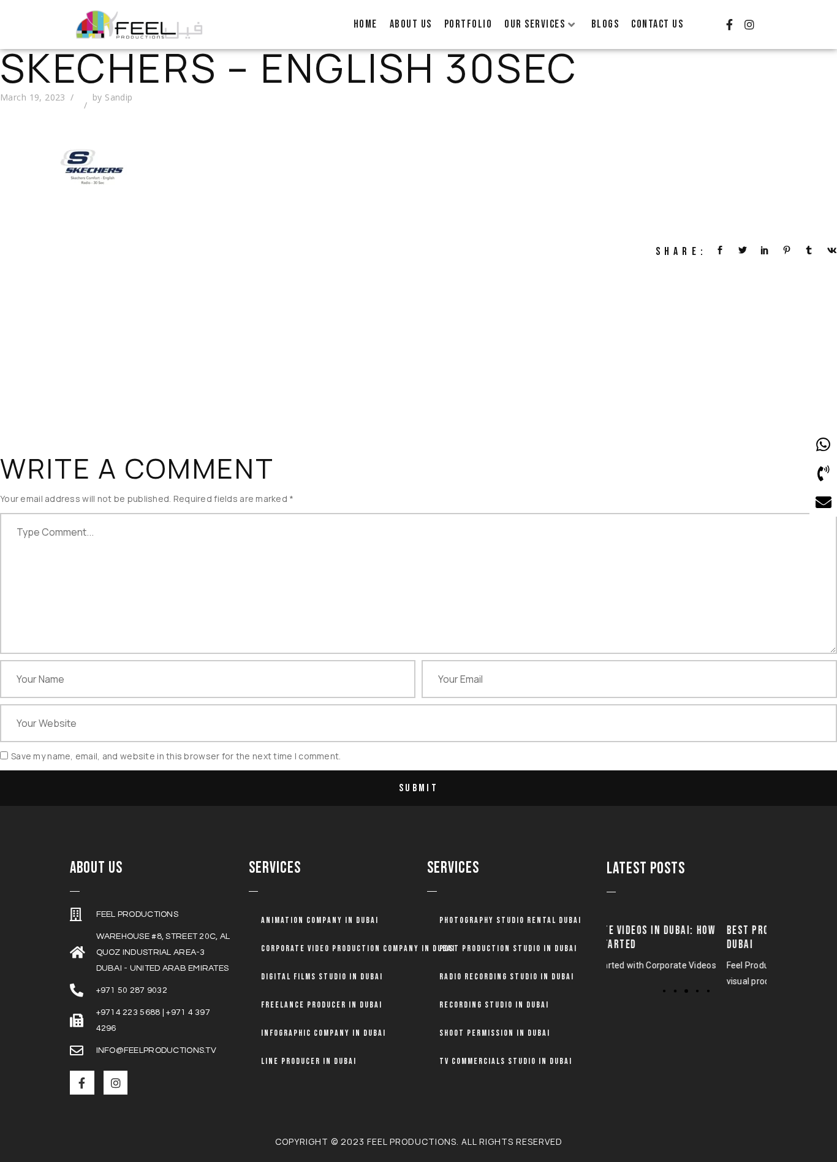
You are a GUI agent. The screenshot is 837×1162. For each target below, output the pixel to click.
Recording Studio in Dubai (494, 1005)
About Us (411, 24)
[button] (664, 990)
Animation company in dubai (320, 920)
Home (365, 24)
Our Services (534, 24)
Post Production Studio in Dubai (508, 948)
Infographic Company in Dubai (323, 1033)
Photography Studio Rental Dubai (510, 920)
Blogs (605, 24)
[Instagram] (749, 24)
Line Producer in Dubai (309, 1061)
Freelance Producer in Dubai (321, 1005)
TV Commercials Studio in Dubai (505, 1061)
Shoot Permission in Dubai (494, 1033)
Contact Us (657, 24)
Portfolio (468, 24)
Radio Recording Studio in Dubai (506, 976)
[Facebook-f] (729, 24)
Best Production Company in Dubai (693, 938)
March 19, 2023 (33, 97)
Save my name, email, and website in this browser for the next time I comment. (176, 756)
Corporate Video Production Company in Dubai (358, 948)
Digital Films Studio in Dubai (322, 976)
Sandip (119, 97)
